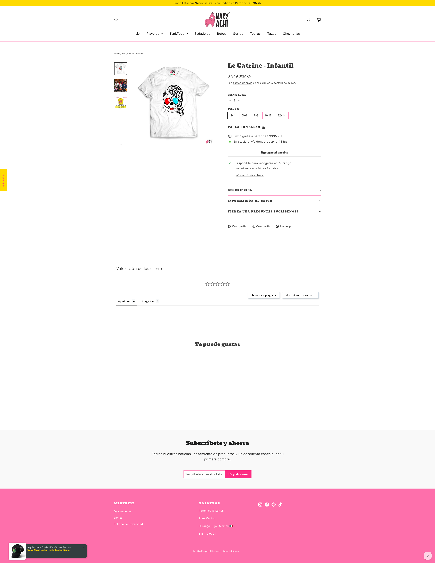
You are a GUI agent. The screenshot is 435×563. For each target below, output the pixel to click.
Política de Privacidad (128, 524)
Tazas (271, 33)
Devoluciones (123, 511)
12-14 (282, 115)
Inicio (136, 33)
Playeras (153, 33)
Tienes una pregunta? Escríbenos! (263, 212)
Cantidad (237, 94)
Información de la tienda (250, 175)
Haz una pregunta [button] (265, 295)
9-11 (268, 115)
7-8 (256, 115)
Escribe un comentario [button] (302, 295)
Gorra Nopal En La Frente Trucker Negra (48, 550)
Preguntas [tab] (148, 301)
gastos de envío (242, 82)
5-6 (244, 115)
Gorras (238, 33)
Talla (233, 109)
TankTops (177, 33)
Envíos (118, 517)
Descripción (240, 190)
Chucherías (292, 33)
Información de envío (250, 201)
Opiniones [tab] (124, 301)
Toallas (255, 33)
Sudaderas (202, 33)
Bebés (221, 33)
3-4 (233, 115)
